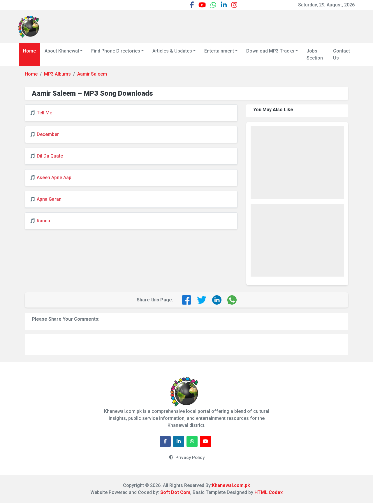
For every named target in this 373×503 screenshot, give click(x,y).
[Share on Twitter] (201, 300)
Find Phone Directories (115, 51)
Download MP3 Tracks (270, 51)
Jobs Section (315, 54)
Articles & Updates (172, 51)
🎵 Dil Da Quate (46, 156)
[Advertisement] (248, 26)
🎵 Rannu (40, 220)
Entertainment (219, 51)
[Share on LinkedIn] (216, 300)
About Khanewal (62, 51)
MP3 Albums (57, 74)
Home (29, 51)
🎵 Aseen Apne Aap (50, 177)
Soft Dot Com (175, 492)
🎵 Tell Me (41, 113)
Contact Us (341, 54)
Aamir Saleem (92, 74)
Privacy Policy (189, 457)
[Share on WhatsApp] (232, 300)
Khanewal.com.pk (231, 485)
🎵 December (44, 134)
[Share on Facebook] (186, 300)
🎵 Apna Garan (45, 199)
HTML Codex (268, 492)
